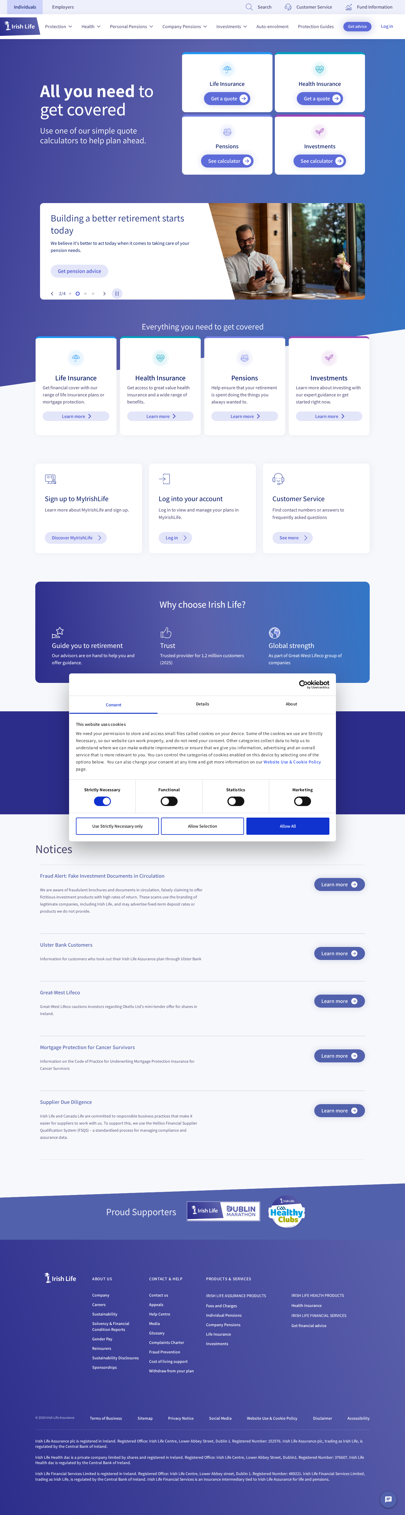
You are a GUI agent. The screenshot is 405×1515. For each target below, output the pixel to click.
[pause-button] (117, 293)
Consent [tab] (114, 704)
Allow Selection (202, 826)
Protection (55, 26)
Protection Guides (316, 26)
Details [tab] (202, 704)
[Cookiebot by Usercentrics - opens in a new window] (303, 684)
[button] (20, 26)
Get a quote (224, 98)
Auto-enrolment (272, 26)
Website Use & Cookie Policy (292, 762)
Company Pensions (181, 26)
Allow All (288, 826)
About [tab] (291, 704)
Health (88, 26)
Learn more (73, 416)
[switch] (169, 801)
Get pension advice (79, 271)
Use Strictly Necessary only (117, 826)
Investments (228, 26)
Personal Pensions (128, 26)
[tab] (25, 7)
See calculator (224, 160)
